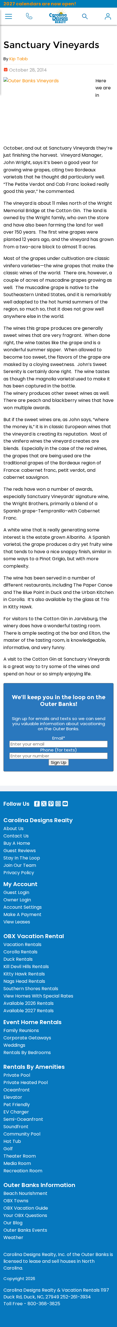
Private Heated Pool (25, 1082)
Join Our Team (19, 865)
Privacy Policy (18, 872)
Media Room (17, 1163)
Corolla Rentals (20, 952)
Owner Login (17, 900)
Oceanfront (16, 1090)
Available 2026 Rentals (28, 1003)
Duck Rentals (18, 959)
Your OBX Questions (25, 1215)
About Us (13, 828)
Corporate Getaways (27, 1038)
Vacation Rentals (22, 944)
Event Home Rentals (32, 1022)
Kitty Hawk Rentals (24, 974)
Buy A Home (16, 843)
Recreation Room (22, 1170)
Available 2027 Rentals (28, 1010)
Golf (8, 1148)
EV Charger (16, 1112)
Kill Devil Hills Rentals (26, 966)
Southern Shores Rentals (30, 988)
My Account (108, 16)
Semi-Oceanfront (23, 1119)
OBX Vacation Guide (25, 1208)
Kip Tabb (18, 59)
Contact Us (16, 836)
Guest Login (16, 892)
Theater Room (19, 1156)
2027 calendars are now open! (39, 4)
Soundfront (15, 1126)
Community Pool (21, 1134)
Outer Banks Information (39, 1185)
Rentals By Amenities (34, 1067)
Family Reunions (21, 1030)
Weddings (14, 1045)
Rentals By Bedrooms (27, 1052)
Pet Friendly (16, 1104)
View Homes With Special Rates (38, 996)
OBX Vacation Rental (33, 936)
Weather (13, 1237)
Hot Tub (12, 1141)
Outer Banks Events (25, 1230)
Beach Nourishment (25, 1193)
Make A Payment (22, 914)
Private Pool (16, 1075)
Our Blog (12, 1223)
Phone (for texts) (58, 750)
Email (58, 738)
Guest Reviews (19, 850)
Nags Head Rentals (24, 981)
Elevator (12, 1097)
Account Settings (22, 907)
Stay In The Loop (21, 858)
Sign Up (58, 762)
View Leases (16, 922)
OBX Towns (15, 1200)
